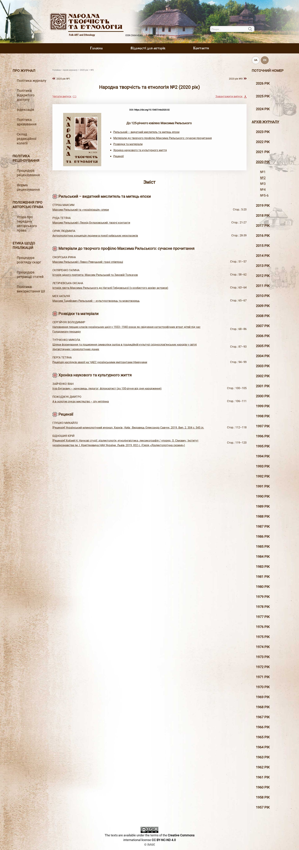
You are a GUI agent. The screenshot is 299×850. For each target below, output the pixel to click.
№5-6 (264, 195)
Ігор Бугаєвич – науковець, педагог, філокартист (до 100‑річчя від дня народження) (107, 388)
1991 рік (263, 486)
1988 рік (263, 516)
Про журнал (24, 70)
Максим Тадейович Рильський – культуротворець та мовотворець (96, 300)
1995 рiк (263, 446)
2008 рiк (263, 316)
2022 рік (263, 142)
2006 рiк (263, 336)
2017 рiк (263, 225)
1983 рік (263, 566)
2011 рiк (263, 286)
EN (264, 60)
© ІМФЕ (149, 844)
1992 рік (263, 476)
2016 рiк (263, 235)
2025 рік (263, 96)
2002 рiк (263, 376)
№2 (263, 178)
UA (255, 60)
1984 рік (263, 556)
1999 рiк (263, 406)
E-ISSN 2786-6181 (155, 35)
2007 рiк (263, 326)
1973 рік (263, 657)
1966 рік (263, 727)
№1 (263, 172)
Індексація (25, 110)
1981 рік (263, 577)
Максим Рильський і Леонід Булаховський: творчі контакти (91, 222)
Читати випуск (61, 96)
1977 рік (263, 617)
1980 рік (263, 587)
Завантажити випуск (229, 96)
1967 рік (263, 717)
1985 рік (263, 546)
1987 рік (263, 526)
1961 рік (263, 777)
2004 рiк (263, 356)
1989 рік (263, 506)
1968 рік (263, 707)
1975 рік (263, 637)
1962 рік (263, 767)
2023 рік (263, 132)
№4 (263, 189)
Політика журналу (31, 81)
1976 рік (263, 627)
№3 (263, 184)
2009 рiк (263, 306)
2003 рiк (263, 366)
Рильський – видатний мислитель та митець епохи (146, 132)
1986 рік (263, 536)
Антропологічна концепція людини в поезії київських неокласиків (95, 235)
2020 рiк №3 (236, 78)
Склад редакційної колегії (26, 138)
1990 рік (263, 496)
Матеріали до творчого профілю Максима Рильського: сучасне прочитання (162, 138)
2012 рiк (263, 276)
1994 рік (263, 456)
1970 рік (263, 687)
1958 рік (263, 797)
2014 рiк (263, 256)
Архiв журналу (265, 122)
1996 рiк (263, 436)
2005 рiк (263, 346)
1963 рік (263, 757)
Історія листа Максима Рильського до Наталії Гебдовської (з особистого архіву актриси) (110, 288)
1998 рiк (263, 416)
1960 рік (263, 787)
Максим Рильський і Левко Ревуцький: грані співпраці (87, 262)
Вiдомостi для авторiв (147, 48)
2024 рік (263, 109)
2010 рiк (263, 296)
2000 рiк (263, 396)
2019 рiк (263, 205)
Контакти (201, 48)
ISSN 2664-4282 (134, 35)
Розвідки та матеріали (128, 144)
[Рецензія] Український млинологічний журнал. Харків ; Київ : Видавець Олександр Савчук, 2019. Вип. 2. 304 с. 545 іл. (128, 427)
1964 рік (263, 747)
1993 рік (263, 466)
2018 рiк (263, 215)
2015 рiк (263, 245)
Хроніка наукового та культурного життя (140, 150)
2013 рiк (263, 266)
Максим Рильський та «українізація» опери (80, 209)
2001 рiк (263, 386)
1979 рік (263, 597)
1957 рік (263, 807)
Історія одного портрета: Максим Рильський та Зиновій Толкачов (95, 275)
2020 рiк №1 (63, 78)
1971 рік (263, 677)
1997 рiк (263, 426)
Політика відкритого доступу (25, 95)
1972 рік (263, 667)
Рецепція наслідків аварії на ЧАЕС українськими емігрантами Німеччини (99, 362)
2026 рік (263, 83)
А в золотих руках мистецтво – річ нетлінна (80, 401)
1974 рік (263, 647)
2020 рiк (263, 162)
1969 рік (263, 697)
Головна (96, 48)
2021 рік (263, 152)
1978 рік (263, 607)
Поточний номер (268, 70)
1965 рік (263, 737)
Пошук (252, 29)
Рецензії (118, 156)
